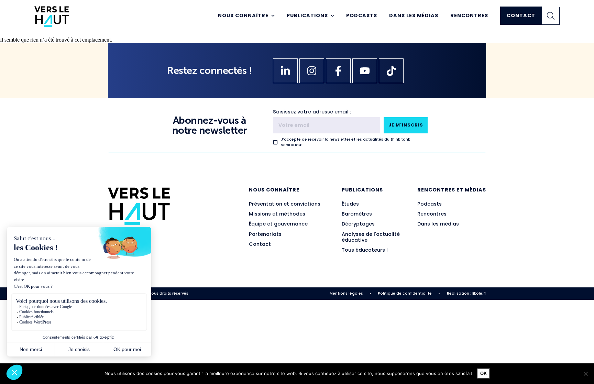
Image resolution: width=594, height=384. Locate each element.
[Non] (585, 373)
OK (483, 373)
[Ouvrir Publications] (332, 16)
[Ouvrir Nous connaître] (273, 16)
